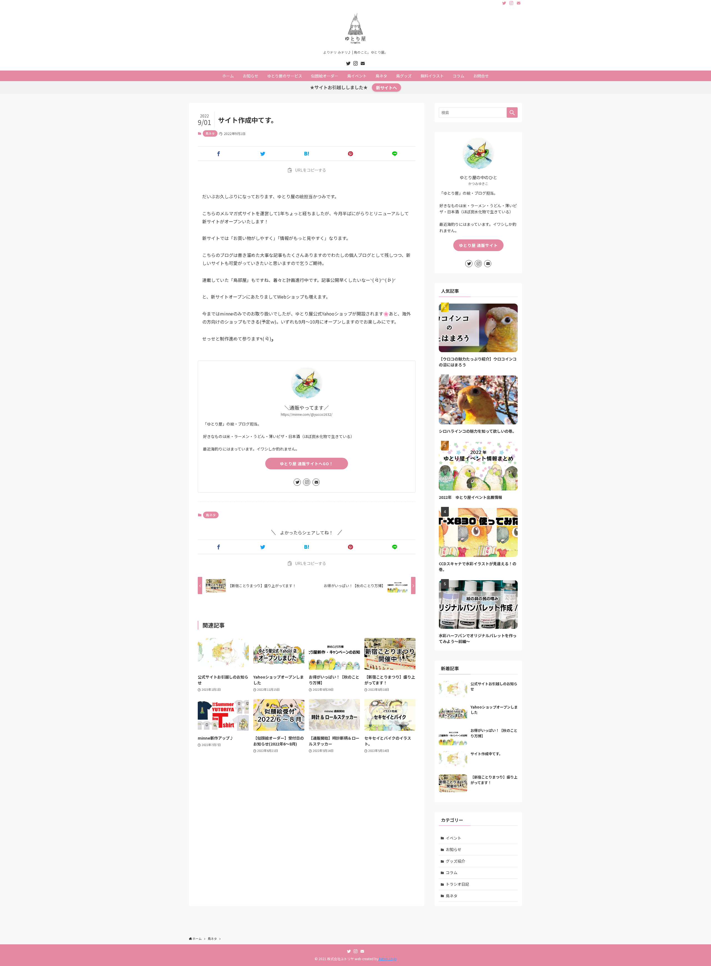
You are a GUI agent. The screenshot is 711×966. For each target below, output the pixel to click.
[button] (218, 153)
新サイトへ (386, 87)
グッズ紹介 (455, 861)
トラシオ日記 (457, 884)
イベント (453, 838)
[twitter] (504, 3)
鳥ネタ (210, 133)
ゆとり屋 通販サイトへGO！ (306, 463)
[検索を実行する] (512, 112)
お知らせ (453, 849)
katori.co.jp (387, 958)
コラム (451, 872)
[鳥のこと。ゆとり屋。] (355, 29)
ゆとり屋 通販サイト (478, 245)
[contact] (518, 3)
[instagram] (511, 3)
